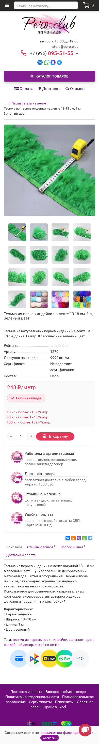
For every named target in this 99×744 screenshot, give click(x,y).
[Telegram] (90, 538)
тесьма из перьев (26, 639)
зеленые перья (81, 639)
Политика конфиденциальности (32, 697)
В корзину (58, 436)
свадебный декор (18, 645)
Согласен (49, 738)
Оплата (27, 88)
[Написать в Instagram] (59, 62)
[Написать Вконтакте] (40, 62)
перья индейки (55, 639)
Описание (14, 547)
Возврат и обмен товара (66, 692)
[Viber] (79, 538)
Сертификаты (40, 702)
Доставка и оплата (21, 555)
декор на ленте (47, 645)
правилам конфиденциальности (66, 733)
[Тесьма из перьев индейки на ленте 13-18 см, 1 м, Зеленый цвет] (49, 170)
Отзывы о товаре (41, 547)
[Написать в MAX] (53, 62)
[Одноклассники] (73, 538)
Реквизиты (64, 702)
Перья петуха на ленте (28, 103)
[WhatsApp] (84, 538)
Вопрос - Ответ (73, 547)
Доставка (51, 88)
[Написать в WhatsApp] (47, 62)
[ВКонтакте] (67, 538)
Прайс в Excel (55, 707)
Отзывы (77, 88)
